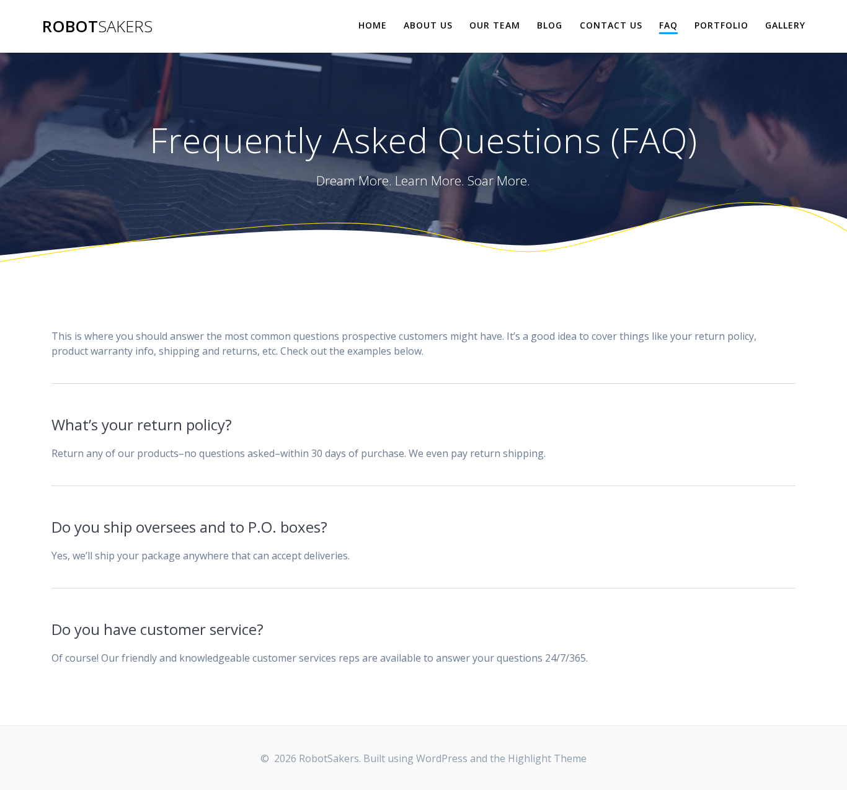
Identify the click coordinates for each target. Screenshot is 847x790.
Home (372, 25)
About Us (428, 25)
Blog (549, 25)
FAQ (668, 25)
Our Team (494, 25)
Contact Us (611, 25)
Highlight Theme (547, 758)
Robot (97, 27)
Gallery (785, 25)
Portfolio (721, 25)
